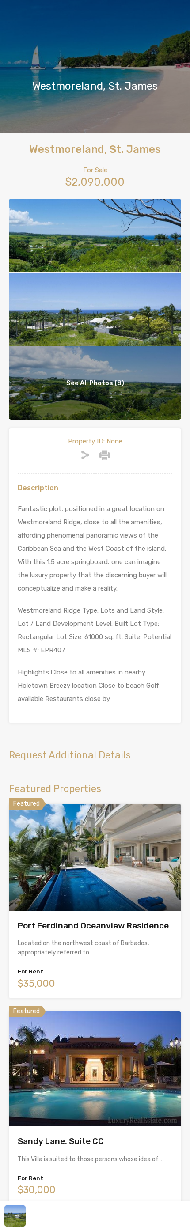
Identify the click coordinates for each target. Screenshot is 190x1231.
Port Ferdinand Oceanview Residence (93, 925)
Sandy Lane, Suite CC (61, 1141)
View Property (95, 889)
